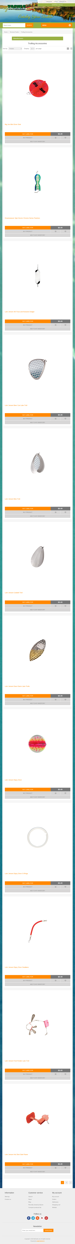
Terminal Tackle (14, 32)
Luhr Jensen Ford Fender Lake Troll (17, 1061)
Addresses (55, 1202)
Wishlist (54, 1207)
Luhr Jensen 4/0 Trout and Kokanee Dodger (19, 312)
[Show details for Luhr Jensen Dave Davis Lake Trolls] (37, 650)
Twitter (33, 1218)
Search (30, 1196)
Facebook (28, 1218)
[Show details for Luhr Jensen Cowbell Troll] (37, 556)
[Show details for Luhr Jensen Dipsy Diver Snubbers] (37, 931)
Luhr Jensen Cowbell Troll (13, 593)
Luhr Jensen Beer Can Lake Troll (16, 405)
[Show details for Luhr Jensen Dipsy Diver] (37, 744)
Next (70, 1182)
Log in (56, 1)
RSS (37, 1218)
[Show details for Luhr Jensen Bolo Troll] (37, 463)
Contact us (8, 1199)
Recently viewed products (35, 1204)
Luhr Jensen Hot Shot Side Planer (16, 1154)
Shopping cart (56, 1204)
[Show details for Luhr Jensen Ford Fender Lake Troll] (37, 1025)
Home (6, 32)
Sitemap (7, 1196)
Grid (68, 48)
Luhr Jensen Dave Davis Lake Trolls (17, 686)
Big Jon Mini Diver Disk (13, 124)
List (71, 48)
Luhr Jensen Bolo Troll (12, 499)
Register (49, 1)
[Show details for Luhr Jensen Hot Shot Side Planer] (37, 1118)
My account (55, 1196)
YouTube (42, 1218)
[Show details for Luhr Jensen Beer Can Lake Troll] (37, 369)
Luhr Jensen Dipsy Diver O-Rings (16, 873)
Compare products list (34, 1207)
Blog (29, 1202)
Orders (54, 1199)
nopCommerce (41, 1241)
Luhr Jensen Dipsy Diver (13, 780)
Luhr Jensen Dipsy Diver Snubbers (17, 967)
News (30, 1199)
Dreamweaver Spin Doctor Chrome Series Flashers (22, 218)
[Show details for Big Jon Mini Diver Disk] (37, 88)
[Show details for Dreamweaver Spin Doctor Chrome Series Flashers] (37, 182)
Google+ (46, 1218)
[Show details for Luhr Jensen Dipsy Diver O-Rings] (37, 837)
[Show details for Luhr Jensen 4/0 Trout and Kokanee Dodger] (37, 275)
